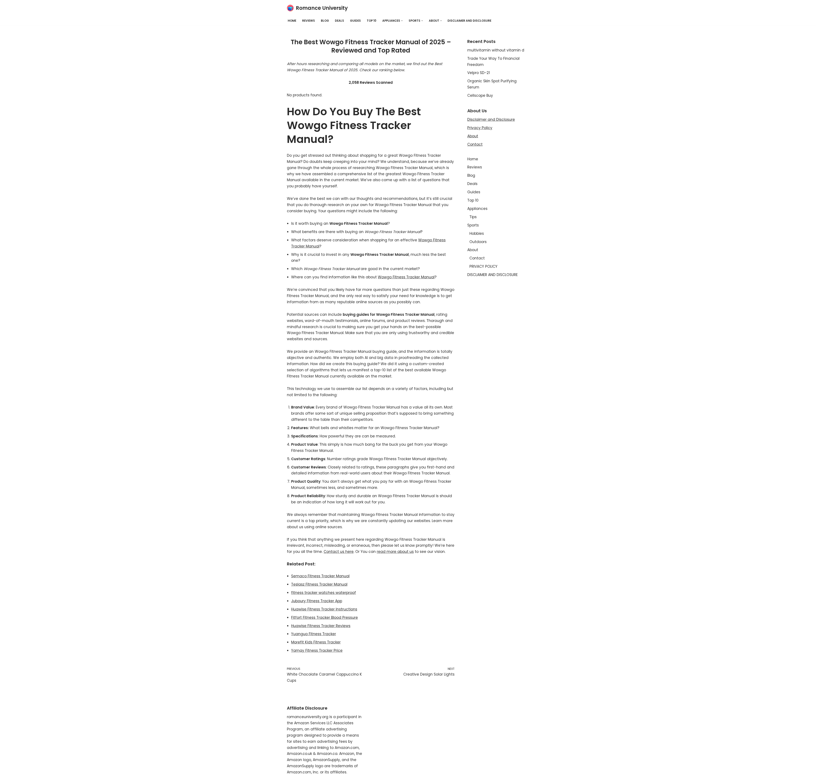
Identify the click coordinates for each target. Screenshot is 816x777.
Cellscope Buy (480, 95)
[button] (402, 20)
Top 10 (371, 21)
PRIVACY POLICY (483, 266)
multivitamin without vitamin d (495, 50)
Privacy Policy (479, 127)
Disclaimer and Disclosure (491, 119)
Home (292, 21)
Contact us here (339, 551)
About (472, 136)
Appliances (477, 208)
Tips (473, 216)
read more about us (395, 551)
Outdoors (478, 241)
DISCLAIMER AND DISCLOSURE (469, 21)
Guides (355, 21)
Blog (325, 21)
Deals (339, 21)
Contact (475, 144)
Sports (473, 225)
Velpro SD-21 (478, 72)
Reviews (308, 21)
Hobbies (476, 233)
